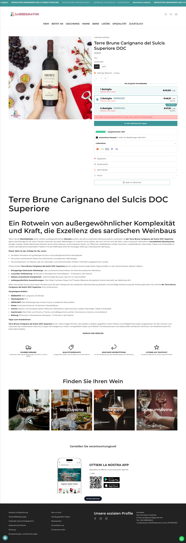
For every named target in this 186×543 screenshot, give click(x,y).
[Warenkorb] (171, 14)
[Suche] (165, 14)
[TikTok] (106, 518)
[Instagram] (100, 518)
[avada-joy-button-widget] (5, 537)
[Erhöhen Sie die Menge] (105, 78)
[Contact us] (181, 538)
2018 (97, 67)
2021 (104, 67)
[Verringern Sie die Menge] (96, 78)
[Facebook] (95, 518)
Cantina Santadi (101, 37)
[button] (135, 90)
